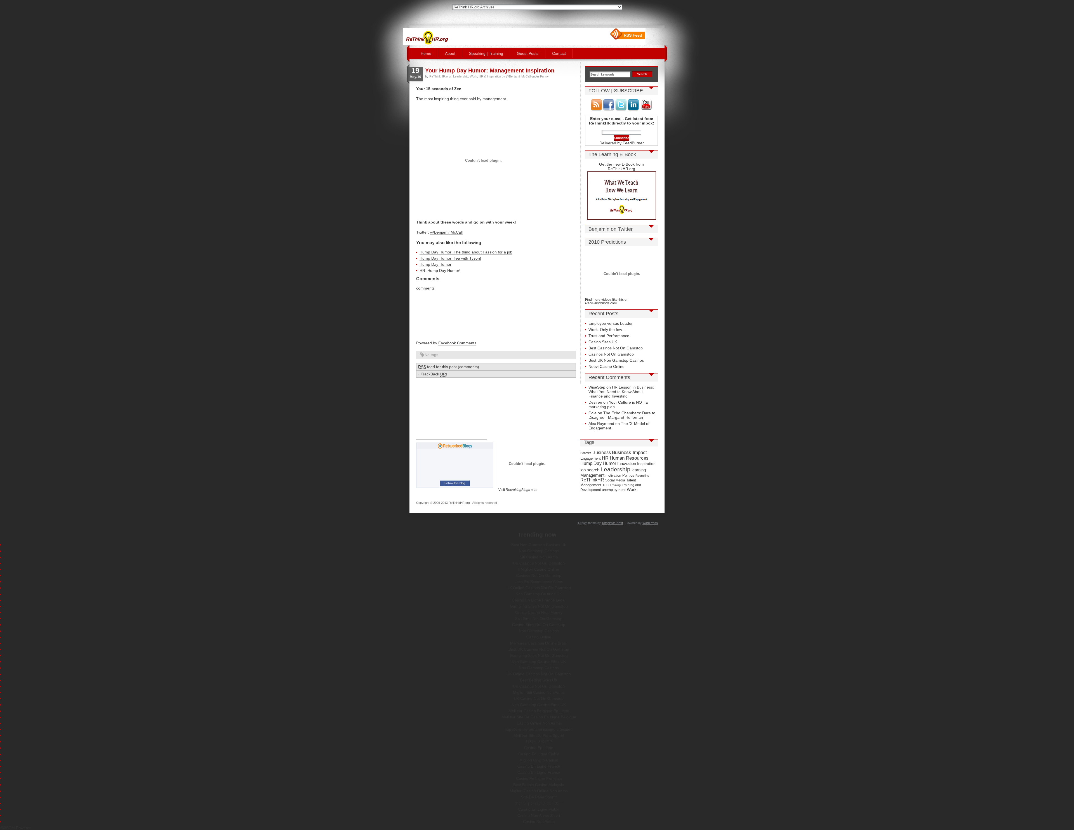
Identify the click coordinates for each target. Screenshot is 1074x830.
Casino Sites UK (602, 342)
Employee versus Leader (610, 323)
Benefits (585, 453)
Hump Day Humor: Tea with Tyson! (450, 258)
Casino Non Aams (539, 821)
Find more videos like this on (606, 301)
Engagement (590, 458)
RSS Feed (633, 35)
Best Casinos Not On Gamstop (615, 348)
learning (639, 469)
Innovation (626, 463)
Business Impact (629, 452)
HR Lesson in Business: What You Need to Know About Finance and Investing (621, 391)
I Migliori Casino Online (538, 569)
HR (605, 458)
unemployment (614, 490)
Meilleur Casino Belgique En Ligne (538, 711)
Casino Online (538, 637)
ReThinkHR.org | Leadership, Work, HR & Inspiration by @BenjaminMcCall (480, 76)
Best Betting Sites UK (538, 680)
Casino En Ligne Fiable (538, 754)
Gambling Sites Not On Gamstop (539, 606)
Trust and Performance (608, 335)
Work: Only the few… (607, 329)
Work (632, 489)
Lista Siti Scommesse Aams (538, 581)
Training (615, 485)
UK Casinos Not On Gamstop (539, 563)
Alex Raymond (601, 423)
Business (601, 452)
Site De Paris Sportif (539, 797)
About (450, 53)
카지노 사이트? (538, 741)
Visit (517, 490)
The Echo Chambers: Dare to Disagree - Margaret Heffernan (621, 415)
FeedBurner (633, 143)
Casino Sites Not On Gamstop (538, 624)
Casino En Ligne (538, 748)
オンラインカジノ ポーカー (539, 803)
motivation (613, 476)
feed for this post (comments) (448, 367)
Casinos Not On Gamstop (611, 354)
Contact (559, 53)
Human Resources (629, 458)
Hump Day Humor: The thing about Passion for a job (466, 252)
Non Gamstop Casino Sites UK (539, 661)
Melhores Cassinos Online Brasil (538, 643)
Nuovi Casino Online (606, 366)
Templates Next (612, 523)
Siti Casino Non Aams (539, 557)
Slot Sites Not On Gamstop (538, 618)
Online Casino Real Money (538, 612)
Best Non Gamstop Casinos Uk (538, 544)
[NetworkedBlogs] (454, 447)
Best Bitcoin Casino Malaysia (538, 784)
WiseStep (596, 387)
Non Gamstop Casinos (539, 551)
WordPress (650, 523)
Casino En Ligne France (538, 766)
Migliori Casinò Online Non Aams (539, 791)
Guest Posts (527, 53)
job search (589, 469)
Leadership (615, 469)
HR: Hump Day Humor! (440, 270)
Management (592, 475)
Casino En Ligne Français (539, 778)
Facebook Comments (457, 343)
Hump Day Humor (435, 264)
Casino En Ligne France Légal (539, 600)
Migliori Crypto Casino (538, 760)
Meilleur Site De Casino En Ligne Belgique (538, 717)
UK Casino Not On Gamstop (539, 698)
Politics (628, 475)
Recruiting (642, 475)
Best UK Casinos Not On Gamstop (538, 649)
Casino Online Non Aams (539, 723)
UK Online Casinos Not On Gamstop (539, 588)
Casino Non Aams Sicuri (538, 815)
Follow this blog (454, 483)
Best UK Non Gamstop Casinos (616, 360)
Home (426, 53)
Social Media (615, 480)
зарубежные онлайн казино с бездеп (539, 729)
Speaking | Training (486, 53)
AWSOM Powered (16, 828)
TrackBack (434, 374)
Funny (544, 76)
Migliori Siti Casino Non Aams (539, 692)
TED (605, 485)
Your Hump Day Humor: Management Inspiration (489, 70)
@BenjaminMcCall (446, 232)
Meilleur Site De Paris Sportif (539, 735)
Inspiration (646, 464)
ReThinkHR (592, 480)
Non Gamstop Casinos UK (538, 594)
